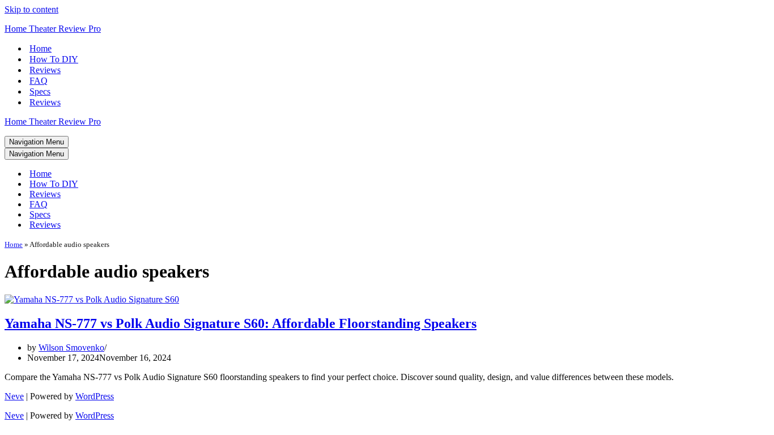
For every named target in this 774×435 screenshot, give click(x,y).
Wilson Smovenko (71, 347)
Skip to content (31, 9)
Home (40, 48)
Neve (14, 396)
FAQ (38, 81)
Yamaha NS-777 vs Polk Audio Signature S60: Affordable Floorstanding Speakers (241, 323)
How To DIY (53, 59)
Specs (39, 91)
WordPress (94, 396)
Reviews (45, 70)
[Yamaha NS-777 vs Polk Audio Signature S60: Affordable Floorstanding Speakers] (92, 299)
